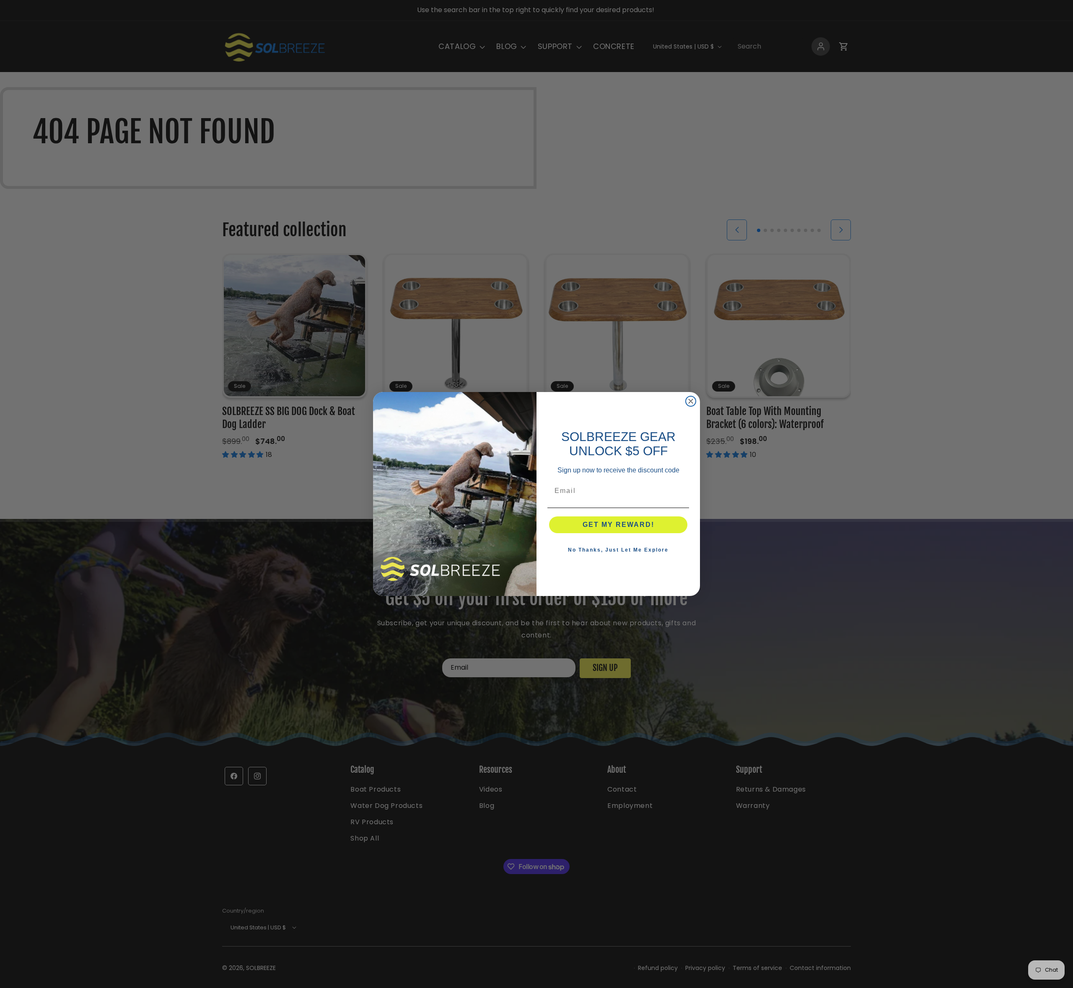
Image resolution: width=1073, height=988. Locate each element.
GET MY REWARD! (618, 524)
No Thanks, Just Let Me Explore (618, 550)
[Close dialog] (691, 401)
